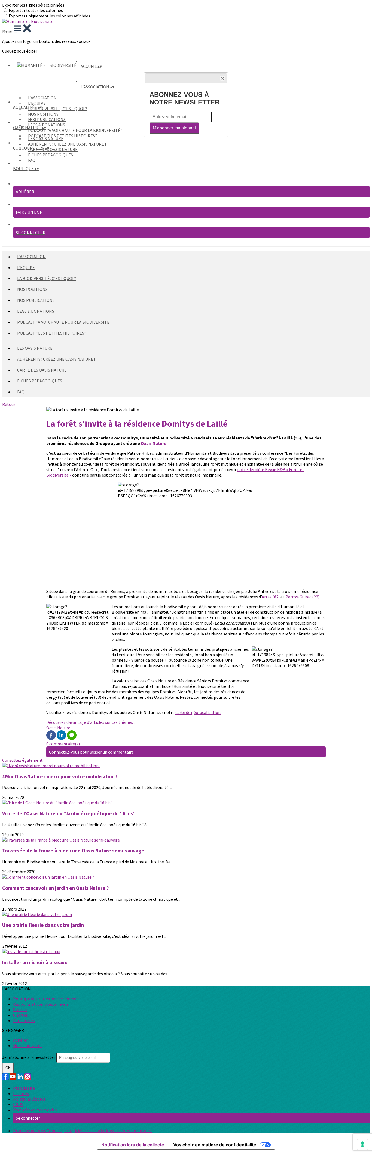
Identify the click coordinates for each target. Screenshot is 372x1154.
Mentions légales (29, 1099)
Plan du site (24, 1088)
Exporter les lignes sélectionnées (33, 5)
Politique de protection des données (46, 998)
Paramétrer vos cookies (35, 1110)
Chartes (20, 1015)
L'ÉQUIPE (37, 103)
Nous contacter (27, 1045)
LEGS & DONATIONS (46, 125)
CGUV (18, 1104)
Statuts (20, 1009)
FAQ (31, 160)
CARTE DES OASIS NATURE (53, 149)
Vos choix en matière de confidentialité (214, 1144)
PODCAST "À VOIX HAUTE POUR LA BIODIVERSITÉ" (75, 130)
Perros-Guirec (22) (302, 596)
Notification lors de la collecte (132, 1144)
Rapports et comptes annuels (41, 1004)
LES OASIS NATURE (45, 138)
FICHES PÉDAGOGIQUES (50, 155)
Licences (21, 1093)
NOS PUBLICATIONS (47, 119)
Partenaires (24, 1020)
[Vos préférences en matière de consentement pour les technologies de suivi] (362, 1144)
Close (222, 78)
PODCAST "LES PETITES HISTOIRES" (51, 333)
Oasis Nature (153, 443)
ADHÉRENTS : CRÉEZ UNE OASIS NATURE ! (67, 144)
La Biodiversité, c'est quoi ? (57, 108)
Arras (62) (271, 596)
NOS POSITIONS (43, 114)
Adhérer (20, 1040)
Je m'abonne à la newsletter (29, 1057)
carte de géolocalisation (198, 712)
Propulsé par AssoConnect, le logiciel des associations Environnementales (82, 1130)
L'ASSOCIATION (42, 97)
